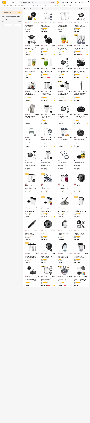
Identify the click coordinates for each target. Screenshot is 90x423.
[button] (66, 2)
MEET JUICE (52, 22)
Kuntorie (86, 22)
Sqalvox (86, 253)
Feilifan (53, 68)
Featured (86, 8)
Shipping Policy (16, 16)
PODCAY (53, 45)
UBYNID (37, 184)
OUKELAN (37, 91)
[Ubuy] (3, 2)
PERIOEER (86, 276)
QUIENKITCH (36, 22)
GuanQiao (69, 276)
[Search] (58, 2)
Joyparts (37, 45)
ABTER (70, 137)
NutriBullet (86, 114)
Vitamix (37, 114)
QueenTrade (85, 160)
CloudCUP (36, 230)
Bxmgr (70, 253)
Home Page (4, 5)
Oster (70, 207)
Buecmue (70, 184)
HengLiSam (69, 114)
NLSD (38, 276)
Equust (37, 207)
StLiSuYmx (69, 160)
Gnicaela (70, 68)
